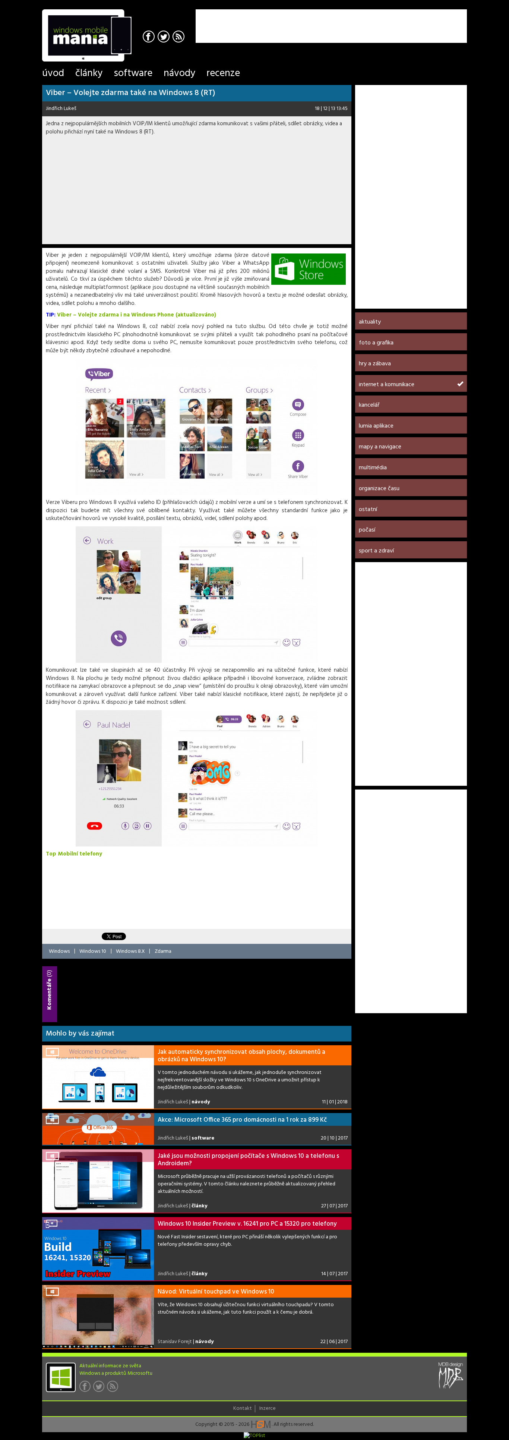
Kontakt (242, 1408)
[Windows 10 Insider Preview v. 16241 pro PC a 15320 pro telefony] (98, 1248)
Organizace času (379, 489)
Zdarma (163, 951)
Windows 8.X (130, 951)
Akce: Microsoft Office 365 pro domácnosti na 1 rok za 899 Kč (242, 1120)
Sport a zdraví (376, 551)
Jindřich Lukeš (61, 108)
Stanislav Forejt (175, 1341)
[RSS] (179, 37)
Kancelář (369, 405)
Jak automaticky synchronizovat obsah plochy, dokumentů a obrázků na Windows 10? (241, 1056)
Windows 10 (92, 951)
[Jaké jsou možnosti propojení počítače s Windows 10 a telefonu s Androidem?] (98, 1181)
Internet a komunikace (386, 385)
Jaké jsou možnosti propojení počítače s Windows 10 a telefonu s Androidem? (248, 1160)
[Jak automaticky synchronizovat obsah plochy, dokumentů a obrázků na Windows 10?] (98, 1077)
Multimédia (373, 468)
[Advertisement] (380, 20)
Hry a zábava (375, 364)
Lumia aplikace (376, 426)
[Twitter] (164, 37)
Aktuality (370, 322)
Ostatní (368, 509)
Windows (59, 951)
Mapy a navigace (380, 447)
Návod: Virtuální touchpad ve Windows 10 (216, 1292)
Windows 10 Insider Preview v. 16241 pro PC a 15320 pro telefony (247, 1224)
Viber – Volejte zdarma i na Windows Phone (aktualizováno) (136, 315)
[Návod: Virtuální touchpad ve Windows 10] (98, 1316)
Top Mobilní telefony (74, 854)
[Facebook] (150, 37)
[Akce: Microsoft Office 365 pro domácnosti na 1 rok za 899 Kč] (98, 1129)
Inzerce (267, 1408)
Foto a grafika (376, 343)
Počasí (367, 530)
